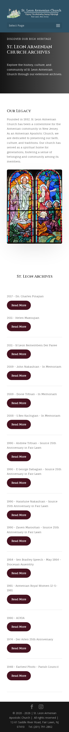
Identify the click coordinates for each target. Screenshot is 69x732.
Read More (19, 305)
